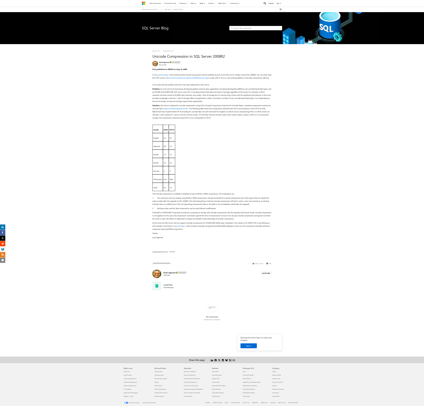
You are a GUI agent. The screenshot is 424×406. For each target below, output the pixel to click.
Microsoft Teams (216, 389)
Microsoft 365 (215, 382)
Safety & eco (264, 402)
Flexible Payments (159, 396)
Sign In (278, 3)
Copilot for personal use (130, 385)
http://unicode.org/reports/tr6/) (176, 108)
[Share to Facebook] (215, 360)
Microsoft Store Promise (160, 393)
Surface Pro (127, 371)
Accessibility (275, 393)
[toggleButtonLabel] (280, 9)
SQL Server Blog (178, 9)
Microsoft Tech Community (250, 385)
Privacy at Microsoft (277, 382)
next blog (181, 226)
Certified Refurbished (160, 389)
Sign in (248, 346)
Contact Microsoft (217, 402)
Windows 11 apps (128, 396)
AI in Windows (127, 389)
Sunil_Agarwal (164, 62)
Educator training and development (193, 389)
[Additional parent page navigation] (161, 9)
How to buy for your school (191, 385)
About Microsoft (276, 375)
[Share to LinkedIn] (212, 360)
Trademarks (255, 402)
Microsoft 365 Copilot (218, 393)
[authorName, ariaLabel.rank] (155, 63)
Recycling (272, 402)
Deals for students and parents (192, 393)
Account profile (158, 371)
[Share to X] (219, 360)
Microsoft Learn (247, 378)
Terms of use (246, 402)
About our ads (282, 402)
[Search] (265, 3)
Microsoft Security (217, 375)
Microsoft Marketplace (249, 389)
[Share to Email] (234, 360)
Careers (274, 371)
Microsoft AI (215, 371)
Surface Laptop (128, 375)
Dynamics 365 (216, 378)
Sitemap (207, 402)
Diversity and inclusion (278, 389)
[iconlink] (156, 285)
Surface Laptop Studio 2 (130, 378)
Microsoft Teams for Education (192, 378)
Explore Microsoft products (131, 393)
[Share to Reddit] (223, 360)
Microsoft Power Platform (219, 385)
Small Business (216, 396)
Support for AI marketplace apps (251, 382)
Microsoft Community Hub (149, 9)
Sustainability (275, 396)
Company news (276, 378)
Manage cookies (235, 402)
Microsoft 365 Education (190, 382)
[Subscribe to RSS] (230, 360)
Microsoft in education (190, 371)
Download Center (159, 375)
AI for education (188, 396)
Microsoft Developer (248, 375)
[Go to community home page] (143, 3)
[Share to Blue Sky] (226, 360)
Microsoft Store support (160, 378)
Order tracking (158, 385)
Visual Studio (246, 396)
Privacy (227, 402)
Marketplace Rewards (249, 393)
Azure (244, 371)
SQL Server (168, 9)
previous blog (162, 75)
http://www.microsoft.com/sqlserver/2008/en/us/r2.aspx (187, 78)
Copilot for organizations (130, 382)
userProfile (266, 273)
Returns (156, 382)
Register (271, 3)
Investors (274, 385)
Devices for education (189, 375)
